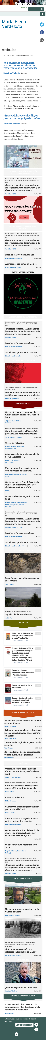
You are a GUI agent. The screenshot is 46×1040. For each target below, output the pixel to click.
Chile (7, 491)
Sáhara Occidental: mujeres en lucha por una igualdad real (22, 455)
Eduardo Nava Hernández (13, 267)
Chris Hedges (8, 757)
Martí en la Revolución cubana (19, 254)
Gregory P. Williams (10, 726)
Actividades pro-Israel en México (21, 263)
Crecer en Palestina (14, 443)
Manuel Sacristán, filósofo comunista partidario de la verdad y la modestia (22, 393)
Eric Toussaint (9, 1013)
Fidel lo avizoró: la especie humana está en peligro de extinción (21, 469)
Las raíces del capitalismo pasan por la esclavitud (22, 579)
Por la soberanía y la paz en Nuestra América (24, 227)
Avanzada (24, 8)
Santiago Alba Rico (11, 991)
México (24, 546)
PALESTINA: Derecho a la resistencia (23, 317)
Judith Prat (8, 618)
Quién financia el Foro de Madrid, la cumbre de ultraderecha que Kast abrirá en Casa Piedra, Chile (22, 485)
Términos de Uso (19, 1021)
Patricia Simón (10, 460)
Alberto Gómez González (12, 915)
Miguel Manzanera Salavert (13, 258)
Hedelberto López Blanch (13, 474)
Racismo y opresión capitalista (23, 551)
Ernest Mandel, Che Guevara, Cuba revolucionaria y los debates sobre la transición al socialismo (22, 1007)
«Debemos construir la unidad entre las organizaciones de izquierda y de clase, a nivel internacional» (22, 188)
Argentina (18, 437)
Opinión (19, 527)
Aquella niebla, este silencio (18, 614)
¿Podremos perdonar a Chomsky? (21, 987)
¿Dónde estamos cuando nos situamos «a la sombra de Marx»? (20, 950)
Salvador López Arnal (12, 399)
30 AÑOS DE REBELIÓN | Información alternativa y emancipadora (23, 172)
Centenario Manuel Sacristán (23, 361)
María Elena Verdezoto (12, 73)
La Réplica (23, 763)
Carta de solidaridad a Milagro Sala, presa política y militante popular (21, 432)
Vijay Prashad (9, 584)
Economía (8, 423)
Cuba (24, 537)
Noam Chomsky (23, 960)
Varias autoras (10, 437)
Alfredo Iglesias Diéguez (13, 955)
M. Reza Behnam (10, 446)
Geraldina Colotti (10, 194)
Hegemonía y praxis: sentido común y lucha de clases (22, 910)
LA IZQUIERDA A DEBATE (23, 878)
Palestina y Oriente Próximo (14, 447)
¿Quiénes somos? (24, 1025)
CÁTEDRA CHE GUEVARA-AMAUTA (23, 996)
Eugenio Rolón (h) (10, 502)
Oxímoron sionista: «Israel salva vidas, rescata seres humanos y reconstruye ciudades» (22, 733)
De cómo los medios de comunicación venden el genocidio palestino (22, 753)
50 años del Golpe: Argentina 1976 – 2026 (22, 497)
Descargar (38, 633)
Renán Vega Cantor (10, 738)
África (17, 460)
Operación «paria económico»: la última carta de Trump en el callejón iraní (22, 415)
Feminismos (9, 462)
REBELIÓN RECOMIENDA (23, 403)
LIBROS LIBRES (23, 623)
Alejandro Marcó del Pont (13, 421)
